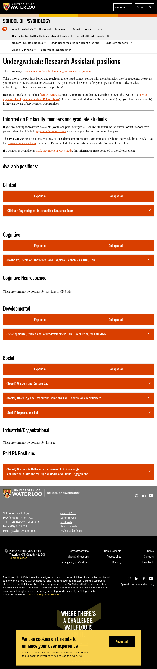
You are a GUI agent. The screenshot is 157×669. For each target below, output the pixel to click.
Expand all (40, 196)
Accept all (122, 641)
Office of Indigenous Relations (44, 594)
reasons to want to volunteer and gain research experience (57, 71)
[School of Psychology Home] (4, 29)
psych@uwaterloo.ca (23, 531)
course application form (22, 143)
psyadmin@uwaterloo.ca (51, 131)
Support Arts (68, 517)
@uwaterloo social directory (137, 584)
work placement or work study (54, 150)
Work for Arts (68, 526)
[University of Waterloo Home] (19, 7)
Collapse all (116, 196)
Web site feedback (71, 531)
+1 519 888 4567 (18, 558)
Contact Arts (68, 513)
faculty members (50, 94)
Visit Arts (66, 522)
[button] (123, 7)
